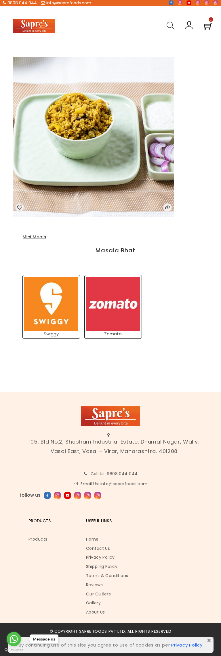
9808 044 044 (22, 3)
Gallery (93, 603)
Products (37, 539)
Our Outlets (98, 594)
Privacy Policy (100, 557)
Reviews (94, 585)
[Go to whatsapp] (14, 639)
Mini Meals (34, 237)
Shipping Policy (101, 566)
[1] (208, 28)
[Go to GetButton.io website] (14, 650)
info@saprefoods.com (68, 3)
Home (92, 539)
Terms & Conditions (107, 575)
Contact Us (98, 548)
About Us (95, 612)
